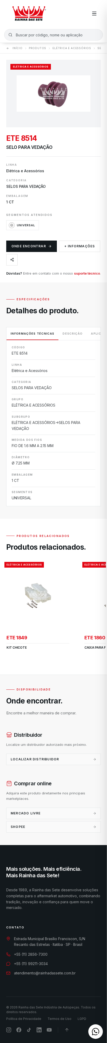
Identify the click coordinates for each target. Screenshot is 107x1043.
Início (17, 48)
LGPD (82, 1019)
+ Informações (79, 246)
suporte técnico (87, 273)
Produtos (37, 48)
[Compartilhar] (12, 259)
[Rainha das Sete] (28, 13)
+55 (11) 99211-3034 (31, 963)
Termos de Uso (59, 1019)
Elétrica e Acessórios (71, 48)
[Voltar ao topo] (66, 1029)
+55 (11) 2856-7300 (31, 954)
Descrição (73, 333)
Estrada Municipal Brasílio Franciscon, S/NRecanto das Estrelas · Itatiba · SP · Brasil (49, 941)
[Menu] (94, 13)
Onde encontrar (28, 246)
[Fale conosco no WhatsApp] (95, 1031)
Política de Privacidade (23, 1019)
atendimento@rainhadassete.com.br (45, 973)
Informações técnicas (32, 333)
